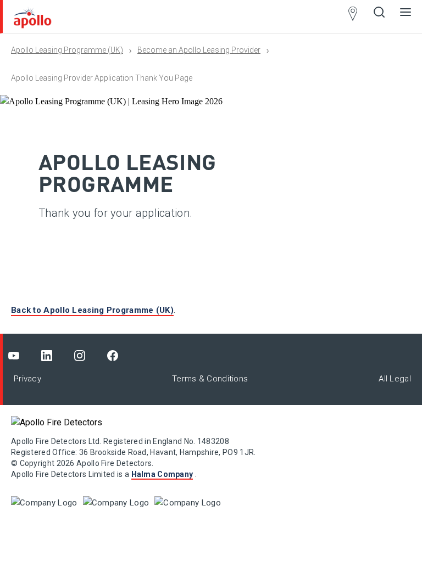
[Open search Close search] (379, 16)
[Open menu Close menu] (406, 16)
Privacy (27, 379)
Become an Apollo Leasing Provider (198, 50)
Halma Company (162, 474)
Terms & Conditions (210, 379)
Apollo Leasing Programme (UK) (67, 50)
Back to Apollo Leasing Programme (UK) (92, 310)
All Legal (395, 379)
